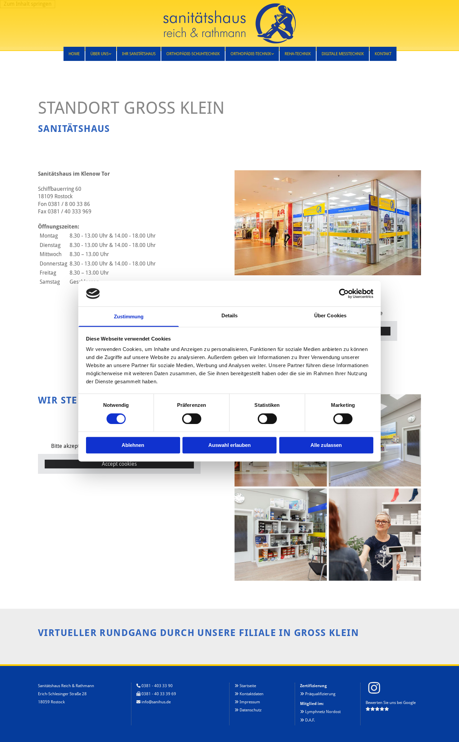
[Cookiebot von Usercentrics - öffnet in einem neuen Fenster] (344, 293)
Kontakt (383, 53)
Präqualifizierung (320, 694)
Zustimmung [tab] (129, 317)
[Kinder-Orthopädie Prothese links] (272, 54)
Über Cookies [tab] (330, 316)
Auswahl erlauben (229, 445)
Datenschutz (250, 710)
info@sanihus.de (156, 702)
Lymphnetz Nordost (323, 711)
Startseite (248, 685)
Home (74, 53)
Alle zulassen (326, 445)
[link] (100, 54)
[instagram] (374, 688)
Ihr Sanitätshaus (139, 53)
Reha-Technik (298, 53)
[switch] (191, 418)
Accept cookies (119, 464)
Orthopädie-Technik (251, 53)
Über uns (99, 53)
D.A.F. (310, 720)
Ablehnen (133, 445)
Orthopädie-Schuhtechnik (193, 53)
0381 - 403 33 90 (157, 685)
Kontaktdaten (251, 694)
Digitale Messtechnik (343, 53)
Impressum (250, 702)
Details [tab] (229, 316)
